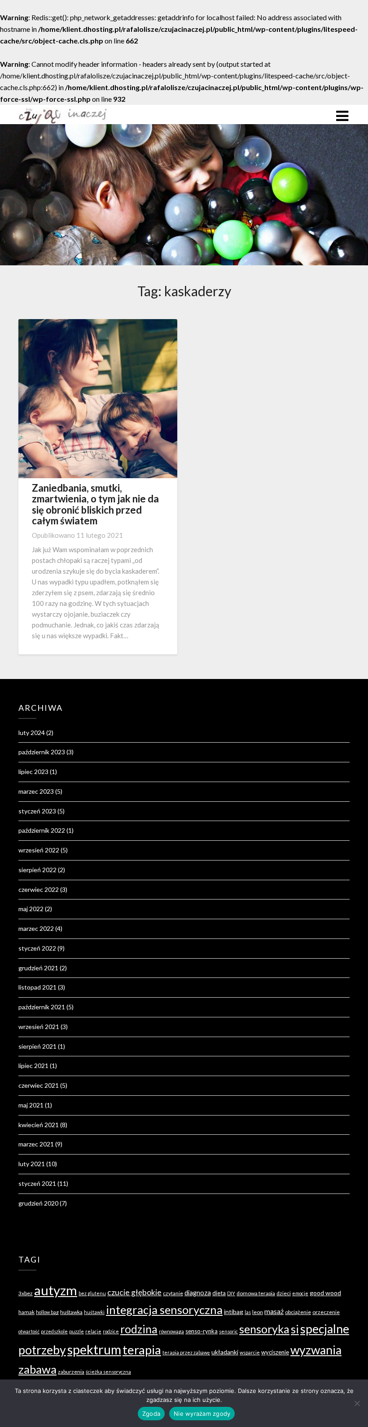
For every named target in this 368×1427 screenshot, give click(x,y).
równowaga (171, 1331)
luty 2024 (31, 732)
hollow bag (47, 1312)
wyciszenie (275, 1352)
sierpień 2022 (37, 869)
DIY (231, 1293)
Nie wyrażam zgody (202, 1413)
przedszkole (54, 1331)
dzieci (283, 1293)
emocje (300, 1293)
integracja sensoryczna (164, 1309)
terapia (142, 1349)
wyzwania (316, 1350)
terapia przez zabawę (186, 1352)
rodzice (111, 1331)
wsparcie (250, 1352)
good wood (325, 1293)
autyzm (55, 1290)
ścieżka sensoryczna (108, 1372)
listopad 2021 (37, 987)
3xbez (25, 1293)
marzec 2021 (36, 1144)
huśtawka (71, 1312)
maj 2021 (31, 1105)
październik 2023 (41, 752)
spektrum (94, 1349)
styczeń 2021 (37, 1183)
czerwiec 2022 (38, 889)
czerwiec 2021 (38, 1085)
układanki (224, 1352)
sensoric (228, 1331)
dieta (219, 1293)
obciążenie (298, 1312)
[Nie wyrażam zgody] (356, 1403)
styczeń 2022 (37, 948)
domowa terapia (256, 1293)
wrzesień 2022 (38, 850)
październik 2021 (41, 1007)
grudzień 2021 (38, 968)
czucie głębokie (134, 1292)
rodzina (139, 1329)
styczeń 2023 (37, 811)
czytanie (173, 1293)
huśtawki (94, 1312)
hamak (26, 1312)
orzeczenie (326, 1312)
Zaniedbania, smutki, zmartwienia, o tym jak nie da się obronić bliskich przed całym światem (95, 504)
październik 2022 (41, 830)
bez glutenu (92, 1293)
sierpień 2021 (37, 1046)
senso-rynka (201, 1331)
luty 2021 (31, 1164)
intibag (233, 1311)
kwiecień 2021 (38, 1125)
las (248, 1312)
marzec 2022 (36, 928)
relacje (93, 1331)
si (295, 1329)
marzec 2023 (36, 791)
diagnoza (197, 1293)
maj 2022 (31, 908)
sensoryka (264, 1329)
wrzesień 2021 (38, 1026)
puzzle (76, 1331)
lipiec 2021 (33, 1065)
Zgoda (151, 1413)
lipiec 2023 (33, 771)
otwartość (28, 1331)
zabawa (37, 1369)
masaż (274, 1311)
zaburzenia (71, 1371)
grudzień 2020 (38, 1203)
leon (257, 1312)
